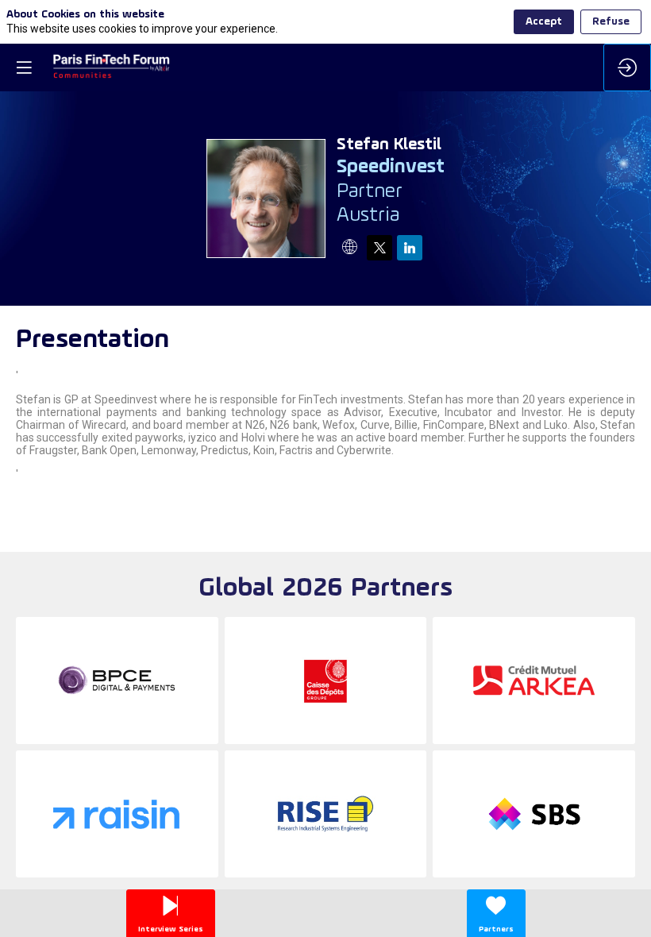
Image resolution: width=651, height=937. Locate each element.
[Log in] (627, 67)
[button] (24, 67)
